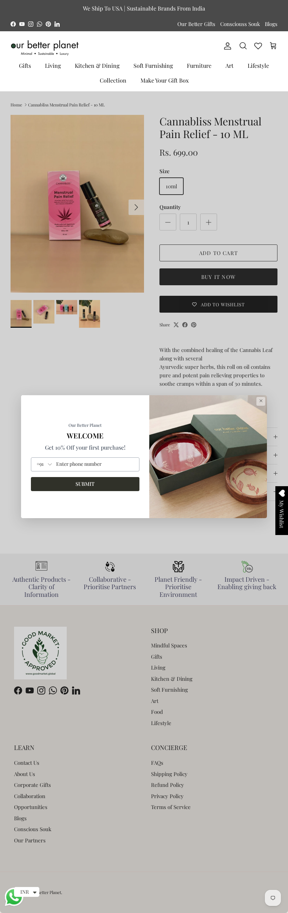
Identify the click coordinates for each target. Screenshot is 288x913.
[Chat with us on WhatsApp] (14, 905)
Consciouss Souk (240, 23)
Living (53, 65)
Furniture (199, 65)
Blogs (271, 23)
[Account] (226, 46)
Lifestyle (258, 65)
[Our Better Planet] (45, 48)
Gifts (25, 65)
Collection (113, 80)
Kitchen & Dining (97, 65)
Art (229, 65)
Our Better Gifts (196, 23)
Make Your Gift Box (164, 80)
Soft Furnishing (153, 65)
